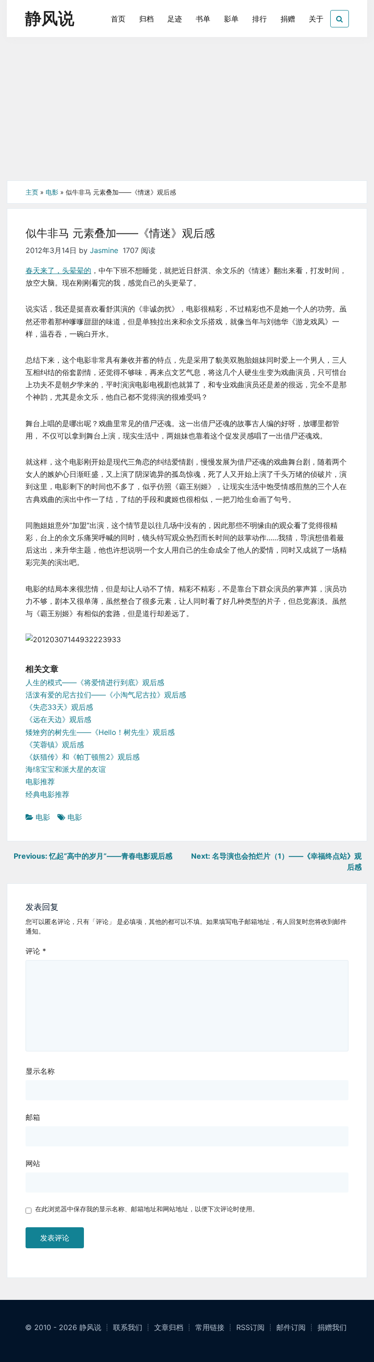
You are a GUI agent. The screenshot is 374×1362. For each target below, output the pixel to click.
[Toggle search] (339, 18)
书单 (203, 18)
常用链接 (209, 1327)
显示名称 (40, 1071)
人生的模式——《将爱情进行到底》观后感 (95, 682)
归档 (146, 18)
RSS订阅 (250, 1327)
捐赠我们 (332, 1327)
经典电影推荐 (47, 794)
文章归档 (168, 1327)
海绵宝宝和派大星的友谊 (66, 769)
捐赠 (287, 18)
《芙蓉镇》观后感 (55, 744)
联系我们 (127, 1327)
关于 (316, 18)
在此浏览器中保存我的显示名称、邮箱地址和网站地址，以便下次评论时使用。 (147, 1209)
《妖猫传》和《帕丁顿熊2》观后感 (83, 756)
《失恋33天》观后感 (59, 707)
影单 (231, 18)
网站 (33, 1163)
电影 (52, 192)
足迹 (174, 18)
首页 (118, 18)
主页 (32, 192)
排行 (259, 18)
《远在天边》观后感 (58, 719)
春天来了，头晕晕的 (58, 270)
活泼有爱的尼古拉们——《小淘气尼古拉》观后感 (106, 694)
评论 (36, 951)
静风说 (49, 18)
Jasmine (104, 250)
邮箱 (33, 1117)
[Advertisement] (187, 112)
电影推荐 (40, 781)
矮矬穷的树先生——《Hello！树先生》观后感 (100, 732)
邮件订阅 (291, 1327)
